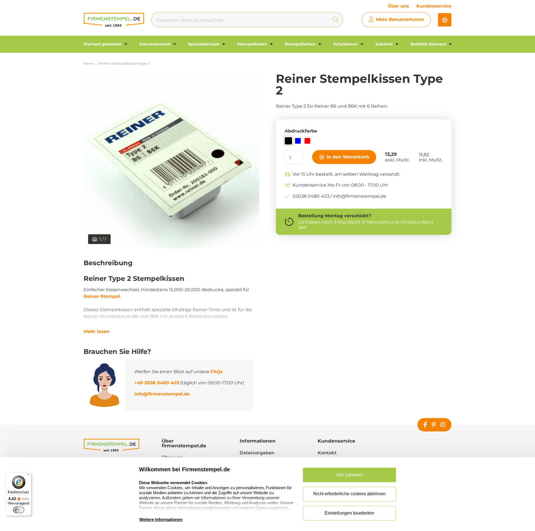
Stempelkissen (252, 44)
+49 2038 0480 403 (156, 382)
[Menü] (28, 475)
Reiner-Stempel (102, 296)
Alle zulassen (349, 474)
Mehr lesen (97, 331)
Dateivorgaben (257, 452)
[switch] (18, 509)
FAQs (216, 371)
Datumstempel (155, 44)
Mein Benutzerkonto (400, 19)
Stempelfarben (301, 44)
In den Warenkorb (348, 157)
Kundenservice (433, 6)
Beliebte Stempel (428, 44)
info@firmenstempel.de (162, 394)
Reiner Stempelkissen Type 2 (124, 63)
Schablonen (346, 44)
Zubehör (384, 44)
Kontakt (327, 452)
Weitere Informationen (161, 519)
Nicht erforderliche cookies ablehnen (349, 493)
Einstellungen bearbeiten (349, 513)
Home (89, 63)
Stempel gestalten (103, 44)
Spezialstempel (204, 44)
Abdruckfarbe (301, 131)
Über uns (398, 6)
